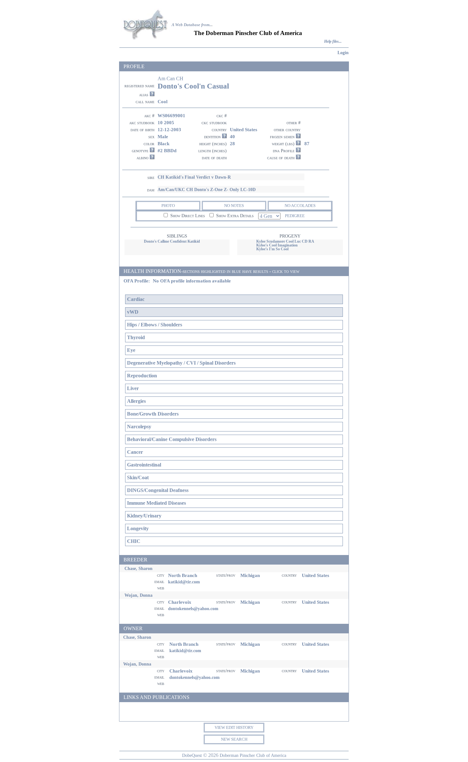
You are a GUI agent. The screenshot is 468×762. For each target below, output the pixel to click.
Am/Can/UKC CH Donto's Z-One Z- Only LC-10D (207, 189)
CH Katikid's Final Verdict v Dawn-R (194, 177)
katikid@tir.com (184, 581)
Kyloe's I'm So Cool (272, 249)
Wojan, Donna (138, 595)
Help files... (333, 41)
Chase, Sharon (138, 568)
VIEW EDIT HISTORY (234, 727)
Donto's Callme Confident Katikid (172, 241)
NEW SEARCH (234, 739)
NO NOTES (234, 205)
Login (343, 52)
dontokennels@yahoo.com (193, 608)
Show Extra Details (234, 215)
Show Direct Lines (187, 215)
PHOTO (168, 205)
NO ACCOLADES (300, 205)
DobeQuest (192, 755)
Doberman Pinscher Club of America (253, 755)
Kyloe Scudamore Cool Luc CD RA (285, 241)
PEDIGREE (295, 215)
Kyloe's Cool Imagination (277, 245)
